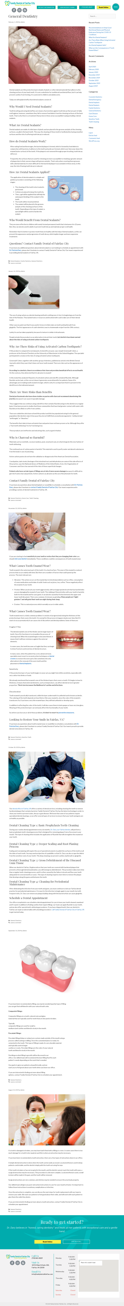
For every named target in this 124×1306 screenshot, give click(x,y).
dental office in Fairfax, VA (21, 809)
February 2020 (94, 69)
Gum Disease (93, 113)
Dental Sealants (15, 261)
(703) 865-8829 (87, 7)
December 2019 (94, 75)
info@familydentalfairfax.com (42, 1274)
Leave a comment (15, 263)
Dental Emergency (95, 100)
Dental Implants (94, 102)
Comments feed (94, 138)
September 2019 (94, 83)
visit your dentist (20, 559)
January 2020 (93, 72)
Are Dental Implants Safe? (97, 45)
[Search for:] (102, 16)
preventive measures (66, 713)
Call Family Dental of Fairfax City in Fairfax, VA (68, 910)
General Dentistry (36, 261)
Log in (91, 133)
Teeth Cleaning (33, 498)
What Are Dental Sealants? (98, 37)
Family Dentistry (26, 261)
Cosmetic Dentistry (95, 97)
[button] (46, 7)
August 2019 (93, 86)
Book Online (103, 7)
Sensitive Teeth (26, 737)
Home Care (25, 498)
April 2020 (92, 67)
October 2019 (93, 80)
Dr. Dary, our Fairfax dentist (60, 830)
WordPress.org (94, 141)
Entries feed (93, 135)
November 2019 (94, 78)
